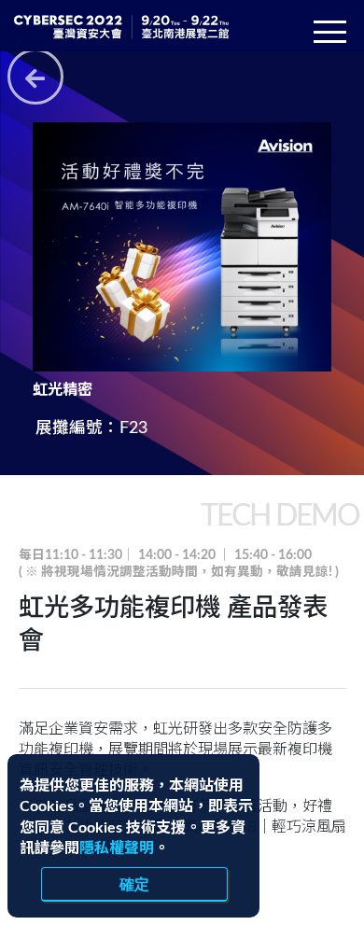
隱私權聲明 (116, 848)
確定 (134, 884)
